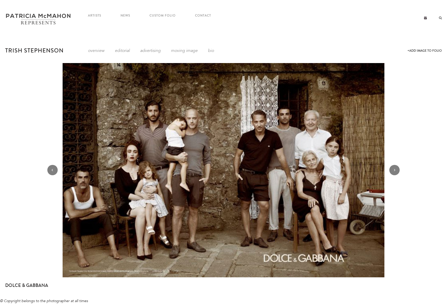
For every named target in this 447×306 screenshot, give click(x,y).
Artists (94, 15)
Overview (96, 51)
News (125, 15)
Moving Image (184, 51)
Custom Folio (163, 15)
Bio (211, 51)
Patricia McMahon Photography (38, 19)
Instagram (425, 18)
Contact (203, 15)
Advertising (150, 51)
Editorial (122, 51)
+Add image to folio (424, 51)
